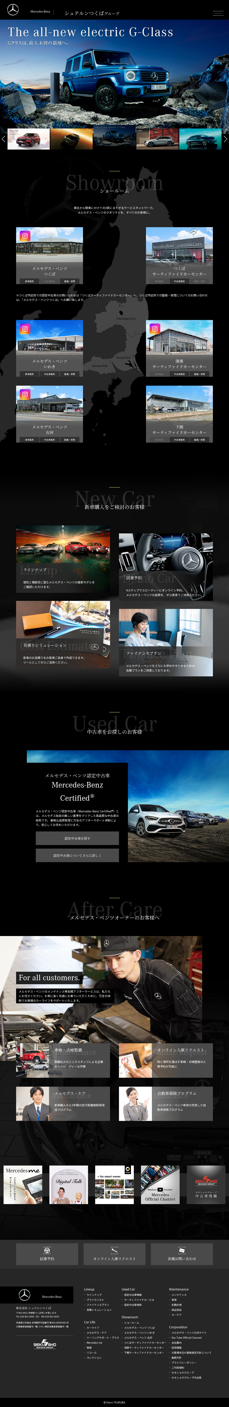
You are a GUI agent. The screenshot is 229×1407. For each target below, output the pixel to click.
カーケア (177, 1315)
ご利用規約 (178, 1367)
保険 (89, 1347)
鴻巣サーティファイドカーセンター (144, 1347)
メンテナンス (179, 1295)
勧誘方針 (177, 1357)
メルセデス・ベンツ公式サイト (189, 1332)
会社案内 (177, 1342)
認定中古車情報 (133, 1295)
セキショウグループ (183, 1372)
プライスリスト (95, 1300)
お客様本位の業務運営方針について (192, 1352)
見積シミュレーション (99, 1310)
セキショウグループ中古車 (186, 1377)
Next (225, 139)
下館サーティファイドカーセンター (144, 1352)
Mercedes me (94, 1342)
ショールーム (131, 1322)
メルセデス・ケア (97, 1332)
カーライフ (93, 1327)
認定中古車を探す (77, 838)
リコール (92, 1352)
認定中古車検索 (133, 1305)
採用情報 (177, 1347)
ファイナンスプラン (98, 1305)
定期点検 (177, 1305)
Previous (3, 139)
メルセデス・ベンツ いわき (139, 1332)
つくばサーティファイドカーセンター (145, 1342)
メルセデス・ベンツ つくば (139, 1327)
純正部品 (177, 1310)
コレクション (94, 1357)
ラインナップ (94, 1295)
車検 (174, 1300)
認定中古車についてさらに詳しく (77, 855)
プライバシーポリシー (184, 1362)
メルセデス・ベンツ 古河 (138, 1337)
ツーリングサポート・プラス (103, 1337)
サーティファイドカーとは (139, 1300)
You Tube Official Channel (187, 1337)
